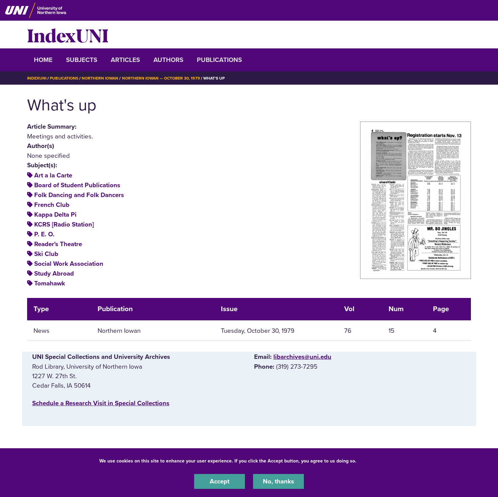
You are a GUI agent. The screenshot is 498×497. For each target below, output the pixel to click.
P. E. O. (44, 234)
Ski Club (46, 254)
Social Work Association (68, 263)
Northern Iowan (100, 78)
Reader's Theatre (58, 244)
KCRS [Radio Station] (64, 224)
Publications (219, 60)
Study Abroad (54, 273)
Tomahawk (49, 283)
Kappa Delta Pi (55, 214)
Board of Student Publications (77, 185)
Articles (125, 60)
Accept (219, 481)
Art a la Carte (53, 175)
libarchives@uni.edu (302, 357)
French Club (51, 205)
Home (43, 60)
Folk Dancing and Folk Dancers (79, 195)
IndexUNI (67, 34)
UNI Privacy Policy (379, 461)
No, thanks (278, 481)
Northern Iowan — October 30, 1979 (161, 78)
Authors (168, 60)
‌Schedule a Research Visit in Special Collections (100, 403)
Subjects (81, 60)
